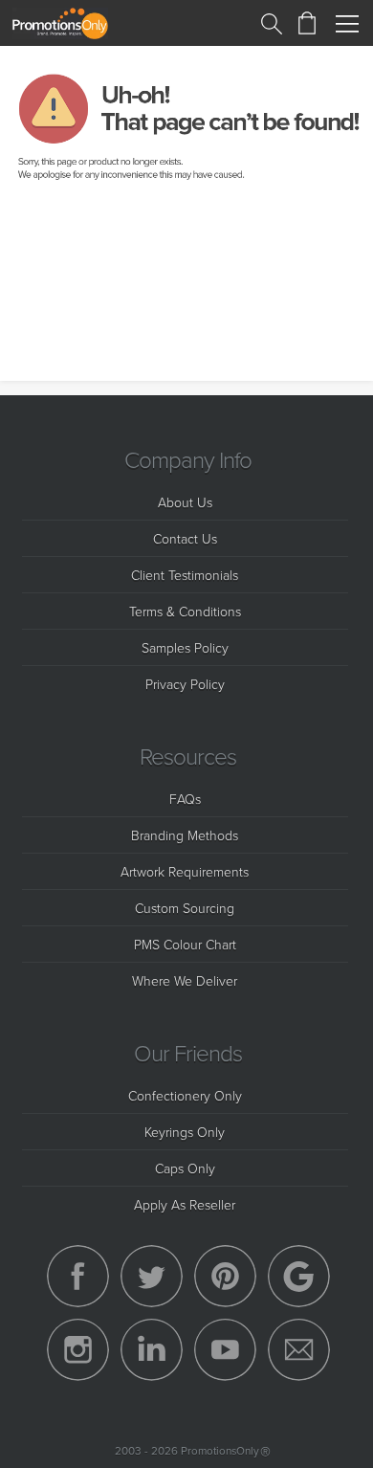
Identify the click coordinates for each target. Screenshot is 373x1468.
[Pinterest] (225, 1276)
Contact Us (185, 538)
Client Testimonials (184, 575)
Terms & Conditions (185, 611)
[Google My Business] (299, 1276)
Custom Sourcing (184, 908)
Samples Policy (185, 647)
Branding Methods (184, 835)
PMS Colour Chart (185, 944)
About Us (185, 502)
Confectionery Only (185, 1095)
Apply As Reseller (184, 1204)
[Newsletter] (299, 1350)
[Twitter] (152, 1276)
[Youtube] (225, 1350)
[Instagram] (78, 1350)
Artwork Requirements (185, 871)
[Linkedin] (152, 1350)
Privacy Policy (185, 684)
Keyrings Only (184, 1132)
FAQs (185, 799)
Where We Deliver (184, 980)
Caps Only (185, 1168)
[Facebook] (78, 1276)
